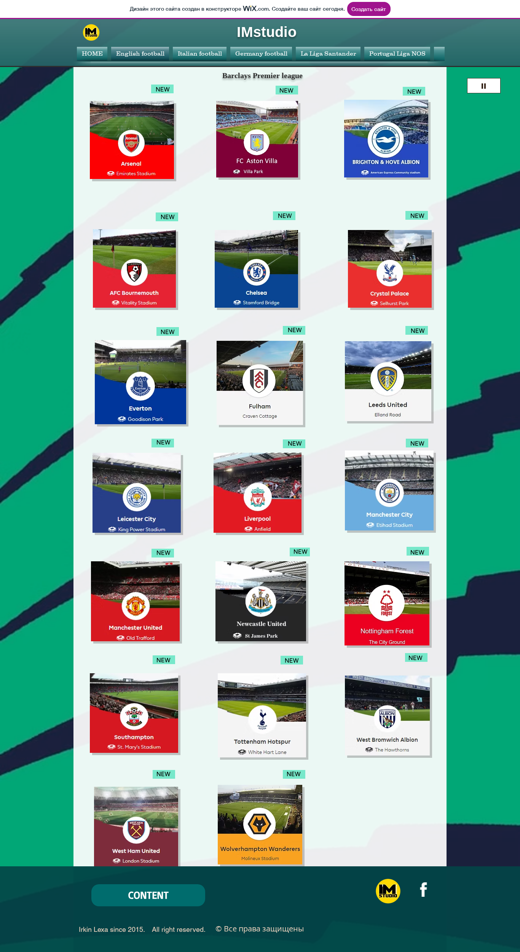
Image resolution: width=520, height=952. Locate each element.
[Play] (483, 85)
